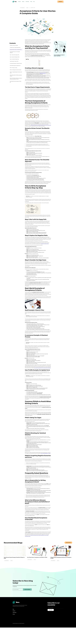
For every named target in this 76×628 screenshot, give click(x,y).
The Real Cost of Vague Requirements (15, 47)
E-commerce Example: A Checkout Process (16, 63)
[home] (15, 1)
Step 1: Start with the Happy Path (14, 54)
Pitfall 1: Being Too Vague (13, 67)
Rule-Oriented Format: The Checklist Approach (15, 52)
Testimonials (27, 1)
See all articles (68, 542)
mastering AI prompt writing (45, 243)
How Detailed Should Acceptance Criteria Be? (15, 82)
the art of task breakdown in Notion (46, 453)
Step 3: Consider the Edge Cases (14, 59)
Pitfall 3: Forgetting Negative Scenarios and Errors (16, 72)
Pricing (31, 1)
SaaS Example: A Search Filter (14, 61)
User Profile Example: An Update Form (15, 65)
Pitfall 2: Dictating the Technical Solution (15, 69)
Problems (19, 1)
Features (23, 1)
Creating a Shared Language (14, 45)
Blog (34, 1)
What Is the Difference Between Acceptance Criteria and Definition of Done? (16, 79)
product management (43, 73)
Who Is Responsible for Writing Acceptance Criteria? (16, 75)
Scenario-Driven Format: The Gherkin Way (15, 49)
